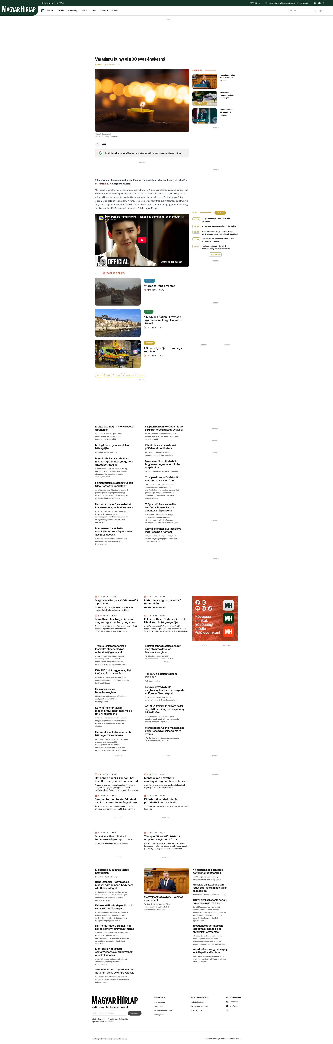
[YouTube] (319, 3)
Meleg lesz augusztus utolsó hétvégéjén (226, 95)
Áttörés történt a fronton (159, 285)
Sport (93, 10)
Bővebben (215, 254)
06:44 (196, 239)
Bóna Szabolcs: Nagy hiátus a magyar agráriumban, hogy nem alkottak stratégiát (227, 116)
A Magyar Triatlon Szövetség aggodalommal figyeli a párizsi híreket (163, 320)
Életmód (104, 10)
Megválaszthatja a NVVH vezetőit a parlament (227, 78)
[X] (324, 3)
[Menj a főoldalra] (19, 9)
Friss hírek (48, 3)
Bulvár (115, 10)
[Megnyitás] (43, 11)
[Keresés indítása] (315, 11)
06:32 (196, 246)
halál (108, 375)
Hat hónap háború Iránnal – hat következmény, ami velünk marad (216, 247)
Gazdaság (73, 10)
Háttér (84, 10)
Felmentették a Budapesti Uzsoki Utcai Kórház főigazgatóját (218, 240)
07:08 (196, 226)
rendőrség (130, 375)
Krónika (149, 343)
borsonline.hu (102, 183)
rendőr (141, 375)
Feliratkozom (134, 1013)
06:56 (196, 232)
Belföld (50, 10)
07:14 (196, 219)
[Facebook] (315, 3)
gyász (118, 375)
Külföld (60, 10)
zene (99, 375)
